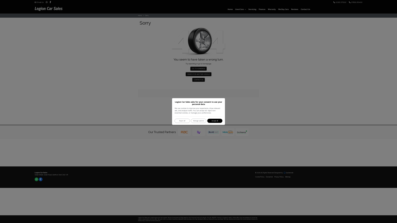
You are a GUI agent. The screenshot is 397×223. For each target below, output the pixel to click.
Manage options (198, 121)
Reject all (182, 121)
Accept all (215, 121)
